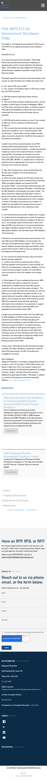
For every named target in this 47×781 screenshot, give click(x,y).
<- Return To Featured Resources (14, 18)
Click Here (35, 705)
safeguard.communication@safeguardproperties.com (21, 689)
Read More (11, 431)
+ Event (6, 490)
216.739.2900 (6, 682)
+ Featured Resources (14, 495)
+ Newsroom (9, 505)
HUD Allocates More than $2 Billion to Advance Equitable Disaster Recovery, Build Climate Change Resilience (23, 402)
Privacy (23, 773)
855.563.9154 (6, 700)
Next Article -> (33, 510)
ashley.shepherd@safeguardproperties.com (18, 557)
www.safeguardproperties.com (19, 380)
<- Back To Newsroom (15, 510)
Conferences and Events (15, 500)
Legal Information (23, 776)
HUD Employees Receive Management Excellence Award (21, 455)
